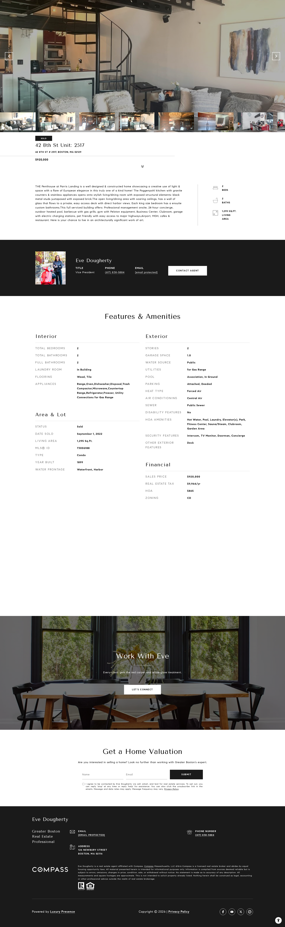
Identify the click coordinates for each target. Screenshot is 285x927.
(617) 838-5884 (115, 272)
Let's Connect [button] (142, 689)
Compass (149, 866)
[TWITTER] (241, 911)
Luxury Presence (62, 911)
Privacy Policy (171, 789)
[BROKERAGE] (249, 911)
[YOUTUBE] (232, 911)
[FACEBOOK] (223, 911)
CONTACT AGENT (187, 270)
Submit (186, 774)
